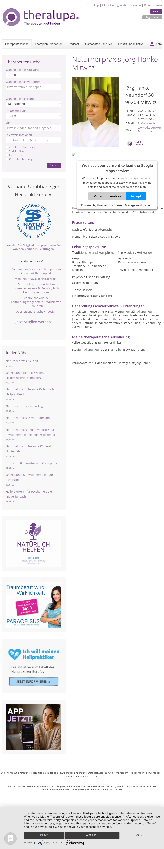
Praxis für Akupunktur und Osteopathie (32, 463)
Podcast (74, 44)
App (96, 5)
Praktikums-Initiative (131, 44)
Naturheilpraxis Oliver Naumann (28, 418)
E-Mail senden (147, 123)
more (140, 835)
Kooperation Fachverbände (146, 772)
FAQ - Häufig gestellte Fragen (121, 5)
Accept (136, 196)
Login (156, 11)
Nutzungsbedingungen (72, 772)
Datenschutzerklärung (100, 772)
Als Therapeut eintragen (14, 772)
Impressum (121, 772)
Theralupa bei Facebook (44, 772)
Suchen (54, 165)
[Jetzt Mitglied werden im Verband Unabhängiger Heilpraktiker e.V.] (33, 221)
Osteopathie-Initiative (98, 44)
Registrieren (152, 17)
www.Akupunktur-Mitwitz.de (150, 129)
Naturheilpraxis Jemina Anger (26, 406)
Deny (44, 835)
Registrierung (153, 5)
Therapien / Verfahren (49, 44)
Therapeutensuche (17, 44)
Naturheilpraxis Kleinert (22, 361)
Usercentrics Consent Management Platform (125, 205)
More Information (107, 196)
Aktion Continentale (77, 776)
